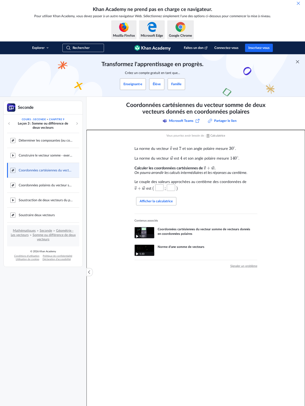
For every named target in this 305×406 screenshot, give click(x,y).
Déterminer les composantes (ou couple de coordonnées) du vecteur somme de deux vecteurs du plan (46, 140)
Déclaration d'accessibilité (57, 259)
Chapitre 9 (56, 119)
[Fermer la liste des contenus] (89, 272)
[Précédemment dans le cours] (9, 123)
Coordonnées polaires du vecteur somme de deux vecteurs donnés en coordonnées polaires (46, 185)
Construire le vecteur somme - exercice (46, 155)
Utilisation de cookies (27, 259)
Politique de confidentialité (57, 256)
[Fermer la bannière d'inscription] (297, 62)
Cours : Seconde (34, 119)
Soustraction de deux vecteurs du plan (46, 200)
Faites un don (194, 48)
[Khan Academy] (152, 48)
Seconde (46, 230)
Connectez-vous (226, 48)
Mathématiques (24, 230)
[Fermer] (298, 3)
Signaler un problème (243, 266)
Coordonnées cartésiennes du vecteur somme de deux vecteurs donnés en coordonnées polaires (46, 170)
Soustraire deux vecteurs (37, 215)
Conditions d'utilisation (26, 256)
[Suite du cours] (76, 123)
